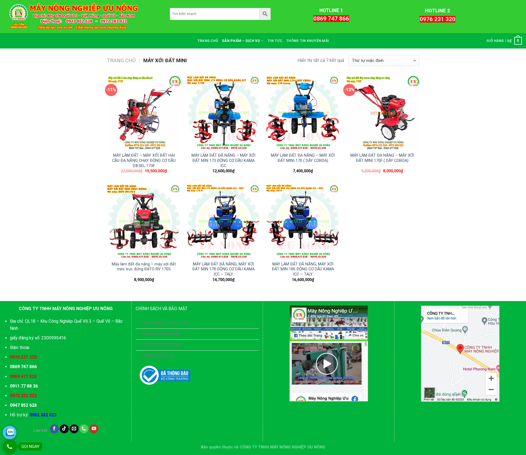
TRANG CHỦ (207, 41)
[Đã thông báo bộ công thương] (165, 375)
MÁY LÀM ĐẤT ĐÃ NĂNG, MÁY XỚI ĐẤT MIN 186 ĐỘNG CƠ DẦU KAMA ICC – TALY (303, 269)
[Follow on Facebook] (54, 429)
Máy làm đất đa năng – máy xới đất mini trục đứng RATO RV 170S (144, 267)
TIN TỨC (274, 41)
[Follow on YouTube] (93, 429)
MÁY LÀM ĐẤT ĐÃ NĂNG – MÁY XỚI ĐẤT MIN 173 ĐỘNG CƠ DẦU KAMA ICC (223, 160)
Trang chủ (121, 60)
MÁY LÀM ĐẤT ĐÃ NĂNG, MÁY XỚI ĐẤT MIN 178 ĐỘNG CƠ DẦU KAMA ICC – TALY (223, 269)
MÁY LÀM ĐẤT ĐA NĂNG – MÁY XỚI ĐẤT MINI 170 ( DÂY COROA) (303, 158)
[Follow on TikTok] (64, 429)
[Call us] (83, 429)
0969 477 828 (23, 376)
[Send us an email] (74, 429)
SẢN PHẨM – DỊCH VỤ (241, 41)
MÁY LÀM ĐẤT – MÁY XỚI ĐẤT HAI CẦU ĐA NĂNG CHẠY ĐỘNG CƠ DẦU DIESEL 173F (144, 160)
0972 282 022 (23, 395)
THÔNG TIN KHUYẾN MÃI (307, 41)
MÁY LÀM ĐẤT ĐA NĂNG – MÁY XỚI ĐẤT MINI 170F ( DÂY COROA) (382, 158)
